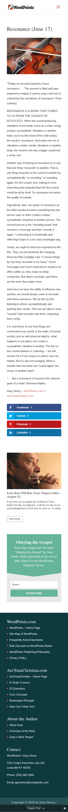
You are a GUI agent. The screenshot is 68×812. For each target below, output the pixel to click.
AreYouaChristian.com (20, 395)
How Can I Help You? (22, 706)
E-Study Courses (19, 682)
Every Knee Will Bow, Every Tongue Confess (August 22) (33, 494)
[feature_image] (34, 470)
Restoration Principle (21, 700)
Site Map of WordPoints (23, 633)
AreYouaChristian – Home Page (28, 676)
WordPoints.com (34, 391)
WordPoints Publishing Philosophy (29, 651)
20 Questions (17, 688)
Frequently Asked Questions (26, 639)
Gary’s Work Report (21, 737)
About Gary (16, 724)
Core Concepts (18, 694)
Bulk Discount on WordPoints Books (30, 645)
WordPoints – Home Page (24, 627)
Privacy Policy (17, 657)
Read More (14, 519)
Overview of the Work (22, 731)
